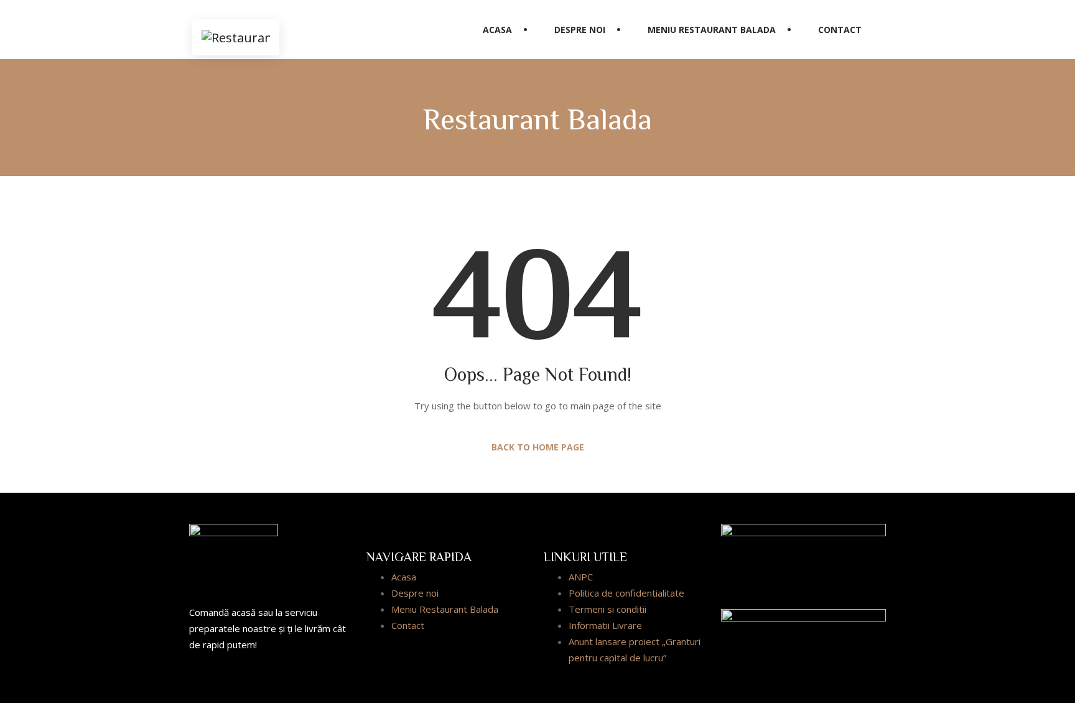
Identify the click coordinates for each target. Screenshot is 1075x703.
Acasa (497, 29)
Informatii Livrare (605, 625)
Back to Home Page (537, 447)
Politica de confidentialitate (626, 593)
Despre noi (579, 29)
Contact (840, 29)
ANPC (581, 576)
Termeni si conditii (607, 609)
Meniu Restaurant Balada (712, 29)
